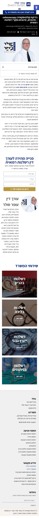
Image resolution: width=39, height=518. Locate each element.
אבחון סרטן (32, 446)
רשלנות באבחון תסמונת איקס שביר (25, 472)
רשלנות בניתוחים (31, 443)
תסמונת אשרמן (31, 475)
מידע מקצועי (29, 26)
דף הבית (35, 26)
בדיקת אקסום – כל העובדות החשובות (25, 481)
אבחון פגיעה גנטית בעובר (28, 484)
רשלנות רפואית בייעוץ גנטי (28, 440)
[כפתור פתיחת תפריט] (19, 9)
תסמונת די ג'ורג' (31, 469)
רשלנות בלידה (32, 437)
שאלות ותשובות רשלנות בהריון (27, 449)
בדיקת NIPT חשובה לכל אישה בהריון (25, 478)
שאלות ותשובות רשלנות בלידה (27, 452)
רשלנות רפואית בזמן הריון (28, 434)
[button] (36, 7)
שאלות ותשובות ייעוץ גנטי (28, 455)
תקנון (15, 513)
